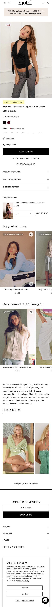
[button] (26, 164)
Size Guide (10, 139)
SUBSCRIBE (26, 514)
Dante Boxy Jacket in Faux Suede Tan (17, 367)
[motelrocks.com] (25, 3)
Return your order (13, 547)
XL (34, 133)
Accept (25, 587)
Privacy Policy (23, 581)
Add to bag (26, 151)
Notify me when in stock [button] (26, 159)
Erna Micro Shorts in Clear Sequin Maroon (29, 202)
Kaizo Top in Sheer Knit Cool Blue (17, 290)
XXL (40, 133)
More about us (12, 410)
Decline (24, 594)
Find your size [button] (11, 145)
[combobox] (9, 3)
